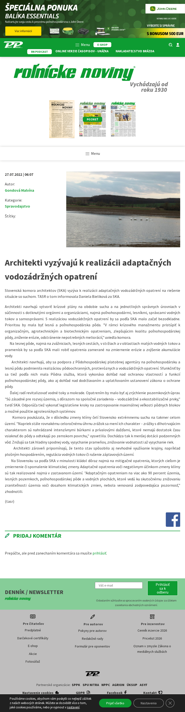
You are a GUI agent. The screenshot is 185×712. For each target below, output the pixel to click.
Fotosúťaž (33, 661)
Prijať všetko (115, 703)
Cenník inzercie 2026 (152, 630)
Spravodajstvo (17, 206)
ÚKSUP (132, 685)
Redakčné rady (92, 638)
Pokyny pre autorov (92, 630)
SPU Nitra (91, 685)
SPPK (76, 685)
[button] (162, 588)
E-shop (33, 646)
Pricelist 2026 (152, 638)
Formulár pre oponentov (92, 646)
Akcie (33, 654)
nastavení (73, 707)
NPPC (105, 685)
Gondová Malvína (19, 190)
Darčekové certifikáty (32, 638)
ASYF (143, 685)
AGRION (118, 685)
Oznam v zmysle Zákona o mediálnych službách (152, 648)
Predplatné (33, 630)
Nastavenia (149, 703)
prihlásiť (99, 553)
